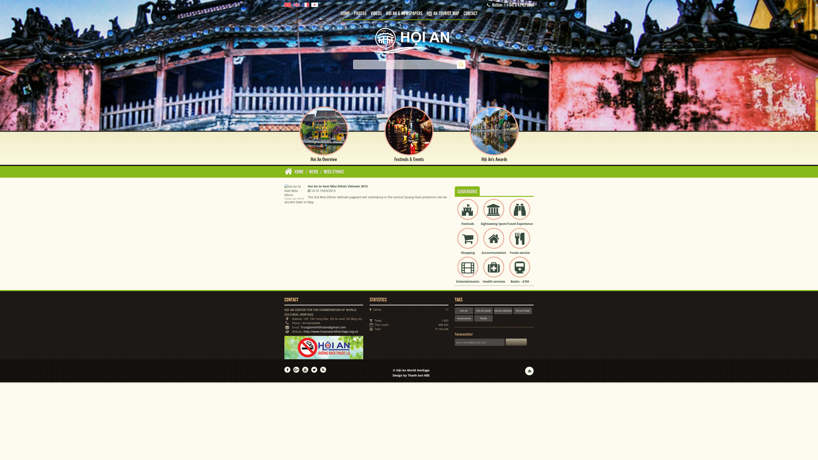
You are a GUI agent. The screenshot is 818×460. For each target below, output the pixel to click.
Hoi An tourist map (443, 14)
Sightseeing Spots (494, 224)
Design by (411, 375)
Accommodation (494, 253)
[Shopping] (467, 242)
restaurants (464, 318)
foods (483, 318)
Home (345, 14)
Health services (494, 281)
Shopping (468, 253)
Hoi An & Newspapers (404, 14)
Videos (376, 14)
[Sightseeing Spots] (494, 213)
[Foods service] (519, 242)
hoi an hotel (523, 310)
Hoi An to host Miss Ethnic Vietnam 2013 (338, 186)
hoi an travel (483, 310)
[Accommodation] (493, 242)
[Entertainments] (467, 271)
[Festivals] (468, 213)
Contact (471, 14)
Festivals (467, 224)
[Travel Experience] (520, 213)
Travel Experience (520, 224)
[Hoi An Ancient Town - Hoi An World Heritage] (409, 40)
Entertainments (467, 281)
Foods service (520, 253)
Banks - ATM (520, 281)
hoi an (464, 310)
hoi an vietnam (503, 310)
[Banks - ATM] (520, 271)
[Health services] (494, 271)
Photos (360, 14)
